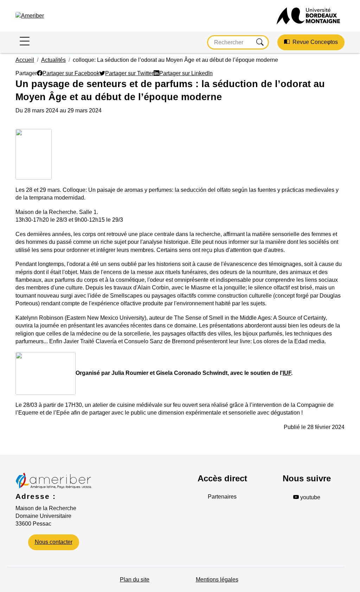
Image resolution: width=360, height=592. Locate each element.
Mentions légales (217, 580)
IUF (287, 373)
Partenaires (222, 497)
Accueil (24, 60)
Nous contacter (53, 542)
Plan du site (134, 580)
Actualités (53, 60)
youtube (309, 497)
